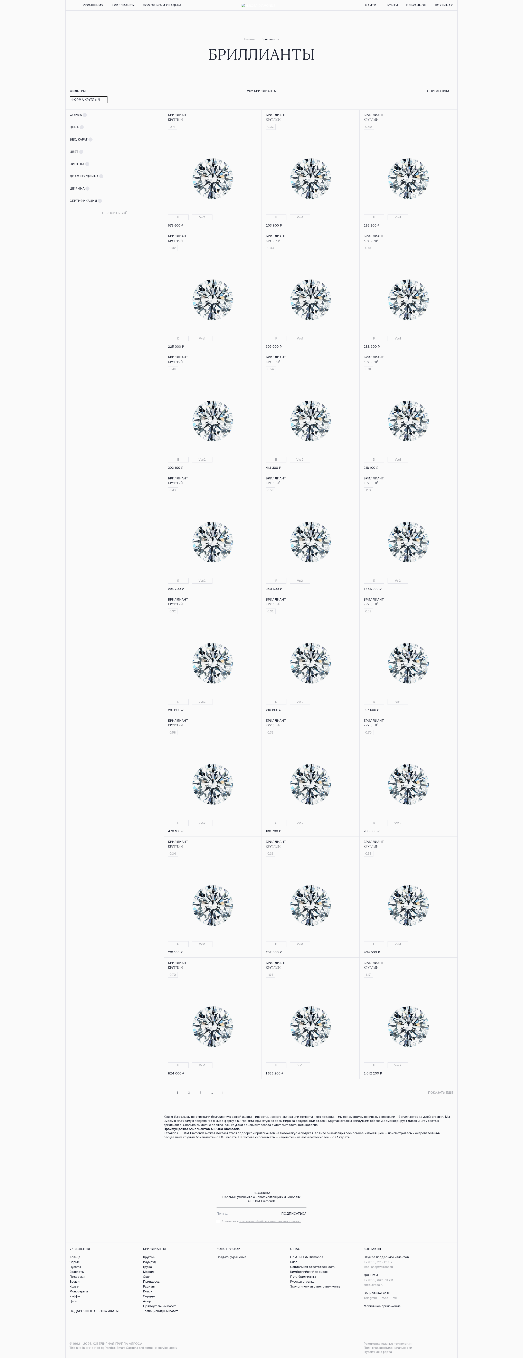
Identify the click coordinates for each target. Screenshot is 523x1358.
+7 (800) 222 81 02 (378, 1262)
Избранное (416, 5)
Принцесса (151, 1281)
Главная (249, 39)
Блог (293, 1262)
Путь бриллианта (303, 1276)
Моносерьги (78, 1291)
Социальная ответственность (312, 1267)
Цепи (73, 1301)
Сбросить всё (114, 213)
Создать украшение (232, 1257)
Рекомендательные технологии (387, 1343)
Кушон (147, 1291)
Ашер (147, 1301)
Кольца (74, 1257)
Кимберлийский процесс (308, 1271)
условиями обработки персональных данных (270, 1221)
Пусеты (75, 1267)
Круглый (149, 1257)
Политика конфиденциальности (388, 1347)
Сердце (149, 1296)
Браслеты (76, 1271)
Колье (74, 1286)
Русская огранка (302, 1281)
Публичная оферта (378, 1352)
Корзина (444, 5)
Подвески (77, 1276)
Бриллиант (178, 115)
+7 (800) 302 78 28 (378, 1280)
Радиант (149, 1286)
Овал (147, 1276)
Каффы (74, 1296)
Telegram (370, 1298)
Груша (147, 1267)
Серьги (74, 1262)
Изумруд (149, 1262)
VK (395, 1298)
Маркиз (148, 1271)
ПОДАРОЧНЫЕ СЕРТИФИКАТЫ (94, 1311)
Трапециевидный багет (160, 1311)
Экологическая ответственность (315, 1286)
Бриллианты (123, 5)
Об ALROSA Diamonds (306, 1257)
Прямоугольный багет (159, 1306)
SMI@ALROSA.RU (373, 1285)
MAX (385, 1298)
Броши (74, 1281)
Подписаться (293, 1213)
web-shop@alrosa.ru (378, 1267)
